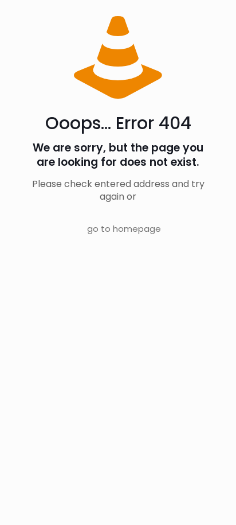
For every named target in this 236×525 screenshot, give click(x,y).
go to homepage (124, 229)
